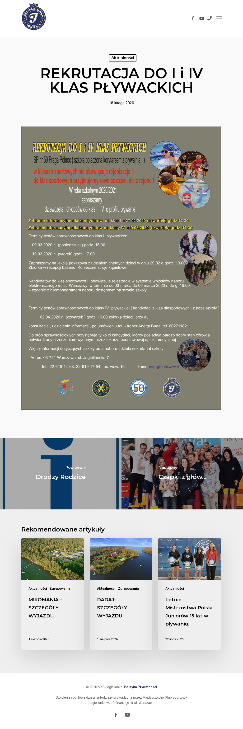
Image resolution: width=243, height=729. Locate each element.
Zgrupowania (59, 588)
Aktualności (122, 58)
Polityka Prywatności (140, 687)
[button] (219, 18)
